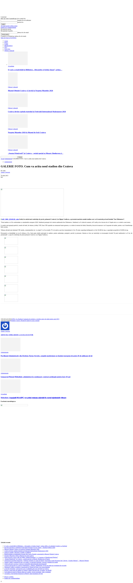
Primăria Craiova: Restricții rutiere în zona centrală (25, 320)
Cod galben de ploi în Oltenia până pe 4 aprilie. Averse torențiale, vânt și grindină (27, 572)
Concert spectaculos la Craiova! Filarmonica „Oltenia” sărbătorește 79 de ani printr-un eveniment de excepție (35, 565)
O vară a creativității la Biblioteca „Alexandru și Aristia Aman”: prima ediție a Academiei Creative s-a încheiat (35, 546)
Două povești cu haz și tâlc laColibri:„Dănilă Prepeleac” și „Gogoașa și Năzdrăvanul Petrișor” (31, 557)
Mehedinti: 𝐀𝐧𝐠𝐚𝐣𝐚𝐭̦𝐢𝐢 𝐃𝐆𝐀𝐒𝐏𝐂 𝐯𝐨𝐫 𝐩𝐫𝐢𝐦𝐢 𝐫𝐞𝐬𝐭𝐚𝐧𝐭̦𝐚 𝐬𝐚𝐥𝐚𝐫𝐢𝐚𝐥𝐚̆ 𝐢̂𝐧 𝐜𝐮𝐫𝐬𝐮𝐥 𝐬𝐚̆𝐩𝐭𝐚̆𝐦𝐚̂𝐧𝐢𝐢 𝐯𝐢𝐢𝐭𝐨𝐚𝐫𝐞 (33, 398)
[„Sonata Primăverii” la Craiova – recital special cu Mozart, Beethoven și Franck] (18, 148)
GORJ (6, 44)
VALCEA (7, 49)
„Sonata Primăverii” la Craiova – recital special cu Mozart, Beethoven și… (35, 153)
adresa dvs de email (23, 32)
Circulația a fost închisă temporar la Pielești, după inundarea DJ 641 (23, 573)
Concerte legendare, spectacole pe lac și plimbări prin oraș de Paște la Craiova (26, 569)
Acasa (6, 41)
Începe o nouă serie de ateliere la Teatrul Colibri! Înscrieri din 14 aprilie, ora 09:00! (27, 570)
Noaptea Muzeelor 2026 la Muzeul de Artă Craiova (27, 132)
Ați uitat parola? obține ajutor (9, 26)
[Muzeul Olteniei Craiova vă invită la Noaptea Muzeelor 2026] (13, 85)
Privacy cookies (8, 576)
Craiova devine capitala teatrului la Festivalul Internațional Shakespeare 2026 (37, 112)
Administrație (8, 159)
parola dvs (20, 22)
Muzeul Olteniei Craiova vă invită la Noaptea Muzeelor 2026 (30, 91)
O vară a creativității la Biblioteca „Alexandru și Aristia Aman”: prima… (35, 70)
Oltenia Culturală (9, 50)
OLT (5, 47)
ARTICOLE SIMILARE (8, 335)
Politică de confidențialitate (8, 27)
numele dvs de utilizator (24, 20)
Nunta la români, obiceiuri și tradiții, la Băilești (17, 552)
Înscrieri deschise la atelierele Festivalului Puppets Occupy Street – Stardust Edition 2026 (29, 547)
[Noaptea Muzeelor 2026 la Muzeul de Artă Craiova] (18, 127)
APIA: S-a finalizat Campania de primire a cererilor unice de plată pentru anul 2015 (35, 319)
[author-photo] (5, 329)
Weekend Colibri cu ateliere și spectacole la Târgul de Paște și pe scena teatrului (27, 567)
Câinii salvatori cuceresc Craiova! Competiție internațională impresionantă (25, 564)
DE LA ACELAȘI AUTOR (24, 335)
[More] (46, 183)
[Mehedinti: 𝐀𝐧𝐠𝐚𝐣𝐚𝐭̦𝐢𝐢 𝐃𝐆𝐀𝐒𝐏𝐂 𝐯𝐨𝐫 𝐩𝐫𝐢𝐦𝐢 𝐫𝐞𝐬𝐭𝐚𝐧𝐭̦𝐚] (10, 392)
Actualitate (11, 66)
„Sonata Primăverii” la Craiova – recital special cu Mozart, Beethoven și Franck (27, 559)
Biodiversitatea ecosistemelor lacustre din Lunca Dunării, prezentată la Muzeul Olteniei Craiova (31, 554)
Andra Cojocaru (5, 172)
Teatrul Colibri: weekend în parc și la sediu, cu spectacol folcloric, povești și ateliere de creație (31, 562)
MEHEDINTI (8, 46)
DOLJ (6, 42)
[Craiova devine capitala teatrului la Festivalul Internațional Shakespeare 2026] (18, 106)
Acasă (2, 159)
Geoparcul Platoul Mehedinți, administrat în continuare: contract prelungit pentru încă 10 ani (35, 377)
